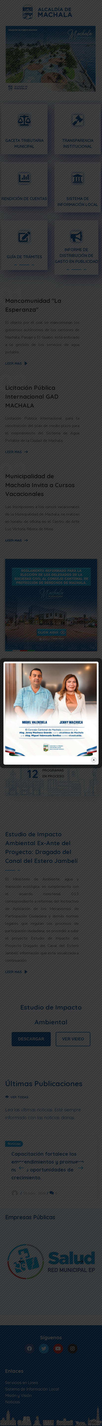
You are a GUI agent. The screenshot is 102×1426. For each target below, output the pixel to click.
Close (94, 760)
